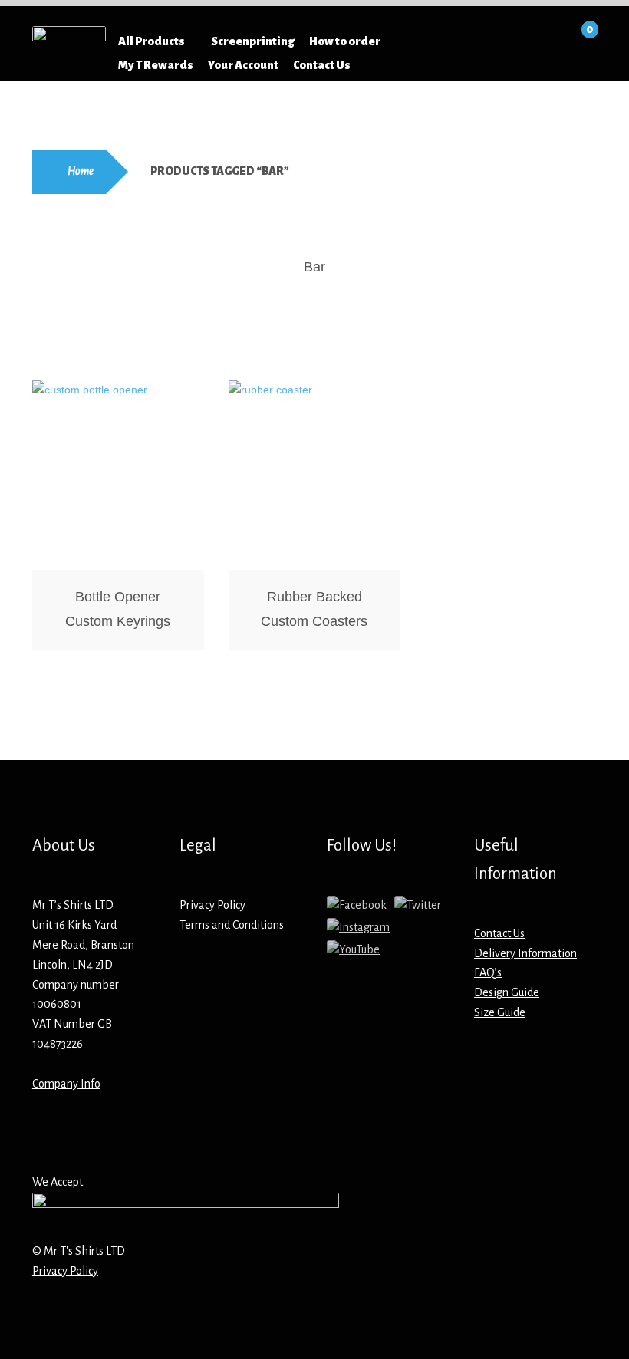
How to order (344, 41)
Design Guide (506, 992)
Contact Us (322, 65)
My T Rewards (155, 65)
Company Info (66, 1084)
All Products (151, 41)
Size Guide (499, 1012)
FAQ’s (488, 972)
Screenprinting (253, 41)
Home (81, 171)
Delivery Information (525, 953)
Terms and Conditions (231, 925)
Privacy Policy (212, 905)
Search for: (436, 41)
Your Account (243, 65)
